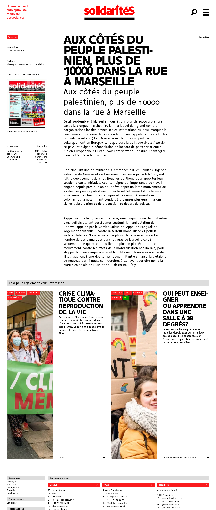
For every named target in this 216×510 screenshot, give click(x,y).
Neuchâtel (164, 485)
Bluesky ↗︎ (11, 482)
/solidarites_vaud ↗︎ (117, 506)
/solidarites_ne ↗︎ (171, 508)
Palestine (12, 37)
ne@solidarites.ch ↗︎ (172, 498)
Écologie (20, 293)
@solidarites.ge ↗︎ (61, 506)
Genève (53, 485)
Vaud (126, 297)
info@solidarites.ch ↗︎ (63, 500)
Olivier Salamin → (15, 51)
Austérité (116, 297)
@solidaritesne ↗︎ (170, 505)
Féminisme (33, 293)
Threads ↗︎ (12, 490)
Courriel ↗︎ (12, 503)
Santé (10, 293)
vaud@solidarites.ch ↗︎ (118, 497)
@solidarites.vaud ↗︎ (117, 503)
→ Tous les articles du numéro (22, 132)
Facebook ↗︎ (13, 493)
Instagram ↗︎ (13, 487)
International (14, 297)
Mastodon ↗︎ (13, 485)
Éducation (116, 293)
